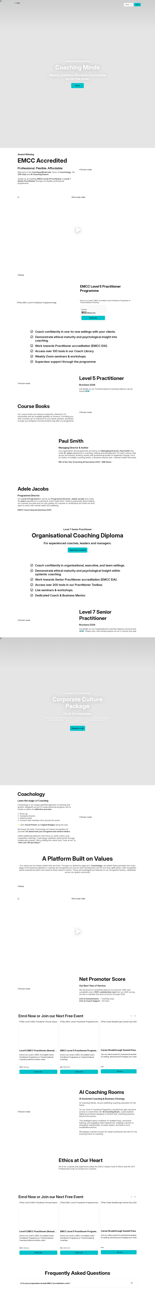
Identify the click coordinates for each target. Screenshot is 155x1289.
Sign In (137, 4)
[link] (38, 1047)
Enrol (77, 86)
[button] (77, 230)
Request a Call (77, 728)
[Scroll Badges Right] (135, 1016)
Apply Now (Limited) (77, 550)
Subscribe (93, 318)
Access (120, 1071)
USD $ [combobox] (127, 4)
